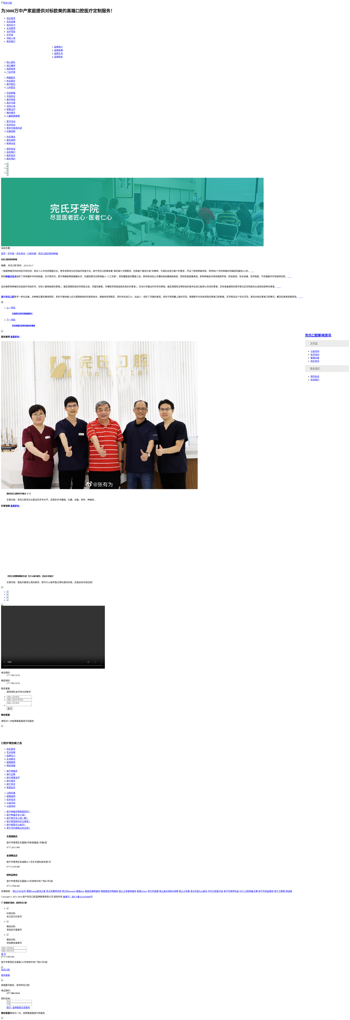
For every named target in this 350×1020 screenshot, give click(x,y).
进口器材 (11, 65)
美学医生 (11, 84)
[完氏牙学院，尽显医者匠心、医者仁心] (132, 245)
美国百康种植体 (92, 891)
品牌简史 (58, 57)
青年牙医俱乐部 (14, 128)
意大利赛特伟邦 (53, 891)
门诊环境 (11, 72)
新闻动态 (11, 143)
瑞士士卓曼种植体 (127, 891)
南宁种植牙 (12, 771)
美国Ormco (142, 891)
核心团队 (11, 62)
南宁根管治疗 (13, 777)
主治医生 (11, 759)
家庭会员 (11, 787)
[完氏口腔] (6, 3)
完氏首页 (11, 18)
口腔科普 (31, 253)
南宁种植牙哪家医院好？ (19, 811)
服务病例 (11, 140)
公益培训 (11, 806)
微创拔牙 (11, 113)
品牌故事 (58, 50)
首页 (3, 253)
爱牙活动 (11, 121)
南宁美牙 (11, 781)
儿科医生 (11, 87)
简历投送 (11, 149)
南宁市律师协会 (231, 891)
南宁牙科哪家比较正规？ (19, 828)
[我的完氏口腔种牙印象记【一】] (99, 488)
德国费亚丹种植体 (109, 891)
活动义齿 (11, 106)
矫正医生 (11, 81)
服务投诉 (11, 155)
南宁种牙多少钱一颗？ (17, 818)
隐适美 (289, 891)
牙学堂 (10, 35)
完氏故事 (11, 22)
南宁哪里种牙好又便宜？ (19, 821)
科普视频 (11, 131)
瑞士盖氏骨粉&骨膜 (168, 891)
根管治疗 (11, 109)
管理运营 (314, 358)
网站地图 (11, 765)
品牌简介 (58, 47)
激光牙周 (11, 103)
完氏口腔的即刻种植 (48, 253)
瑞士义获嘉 (184, 891)
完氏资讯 (20, 253)
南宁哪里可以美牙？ (16, 825)
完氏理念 (11, 137)
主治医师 (11, 28)
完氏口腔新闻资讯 (318, 335)
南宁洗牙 (11, 784)
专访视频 (11, 752)
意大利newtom (68, 891)
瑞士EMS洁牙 (19, 891)
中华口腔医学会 (215, 891)
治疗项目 (11, 31)
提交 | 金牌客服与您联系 (18, 1007)
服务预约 (11, 159)
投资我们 (11, 152)
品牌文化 (58, 53)
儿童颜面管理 (13, 116)
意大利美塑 (153, 891)
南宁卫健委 (279, 891)
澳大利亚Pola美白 (198, 891)
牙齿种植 (11, 93)
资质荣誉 (11, 69)
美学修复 (11, 99)
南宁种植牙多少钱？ (16, 815)
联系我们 (11, 41)
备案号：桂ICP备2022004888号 (78, 897)
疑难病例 (11, 796)
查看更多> (15, 337)
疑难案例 (11, 762)
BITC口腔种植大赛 (249, 891)
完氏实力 (11, 25)
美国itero (80, 891)
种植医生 (11, 77)
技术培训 (11, 125)
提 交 (10, 709)
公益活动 (314, 351)
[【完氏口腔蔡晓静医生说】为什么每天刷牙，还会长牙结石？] (55, 571)
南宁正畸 (11, 774)
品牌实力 (11, 756)
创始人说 (11, 38)
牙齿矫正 (11, 96)
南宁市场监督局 (266, 891)
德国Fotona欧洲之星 (36, 891)
